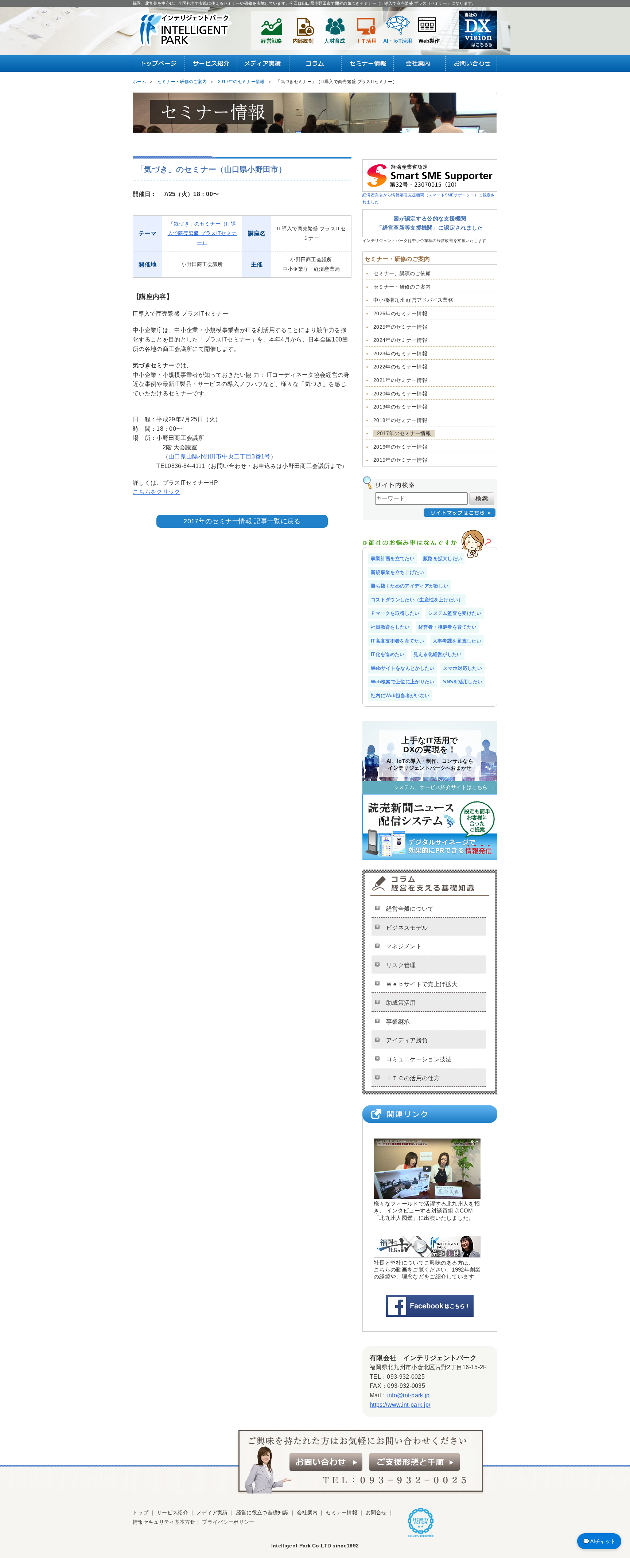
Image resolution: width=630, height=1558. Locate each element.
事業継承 (398, 1022)
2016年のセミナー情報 (400, 447)
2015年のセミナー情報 (400, 460)
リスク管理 (401, 965)
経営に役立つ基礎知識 (262, 1512)
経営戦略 (271, 41)
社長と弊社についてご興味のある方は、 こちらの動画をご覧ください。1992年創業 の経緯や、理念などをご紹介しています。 (427, 1270)
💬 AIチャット (599, 1541)
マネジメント (404, 946)
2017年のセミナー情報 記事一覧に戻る (241, 521)
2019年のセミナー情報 (400, 407)
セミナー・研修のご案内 (402, 287)
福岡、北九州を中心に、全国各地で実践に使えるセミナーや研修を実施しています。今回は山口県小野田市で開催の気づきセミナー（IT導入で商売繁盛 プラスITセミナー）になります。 (304, 3)
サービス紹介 (172, 1512)
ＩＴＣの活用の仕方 (413, 1078)
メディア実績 (212, 1512)
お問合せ (376, 1512)
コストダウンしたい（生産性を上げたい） (417, 599)
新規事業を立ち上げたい (397, 572)
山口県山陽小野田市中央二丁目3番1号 (219, 456)
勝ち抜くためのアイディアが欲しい (409, 586)
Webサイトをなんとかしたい (402, 668)
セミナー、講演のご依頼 (402, 273)
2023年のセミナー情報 (400, 353)
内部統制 (303, 41)
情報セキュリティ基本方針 (164, 1522)
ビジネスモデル (407, 928)
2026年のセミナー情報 (400, 313)
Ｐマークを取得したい (395, 613)
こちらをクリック (156, 492)
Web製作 (429, 41)
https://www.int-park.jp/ (400, 1405)
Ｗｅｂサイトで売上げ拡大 (422, 984)
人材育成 (334, 41)
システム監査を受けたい (455, 613)
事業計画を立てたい (393, 558)
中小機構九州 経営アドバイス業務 (413, 300)
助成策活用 (401, 1003)
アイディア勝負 (407, 1040)
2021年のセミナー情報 (400, 380)
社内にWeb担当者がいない (400, 695)
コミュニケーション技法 (419, 1059)
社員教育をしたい (390, 627)
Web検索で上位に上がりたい (402, 681)
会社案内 (307, 1512)
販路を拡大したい (442, 558)
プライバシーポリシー (228, 1522)
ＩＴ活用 (366, 41)
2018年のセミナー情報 (400, 420)
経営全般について (410, 909)
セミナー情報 (341, 1512)
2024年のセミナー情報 (400, 340)
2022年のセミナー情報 (400, 367)
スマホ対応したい (462, 668)
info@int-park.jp (408, 1395)
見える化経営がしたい (437, 654)
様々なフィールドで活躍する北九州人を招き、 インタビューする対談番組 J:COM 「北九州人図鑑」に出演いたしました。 (427, 1210)
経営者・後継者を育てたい (448, 627)
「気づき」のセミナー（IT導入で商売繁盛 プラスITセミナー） (202, 233)
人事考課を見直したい (457, 641)
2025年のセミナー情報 (400, 327)
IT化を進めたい (388, 654)
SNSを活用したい (462, 681)
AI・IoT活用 (397, 41)
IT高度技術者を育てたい (397, 641)
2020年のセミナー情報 (400, 394)
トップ (140, 1512)
